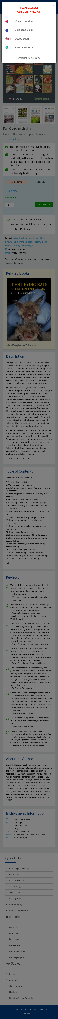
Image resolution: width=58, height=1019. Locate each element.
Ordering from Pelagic (29, 57)
